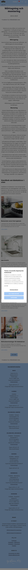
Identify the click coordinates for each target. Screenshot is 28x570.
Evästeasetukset (14, 289)
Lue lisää (6, 285)
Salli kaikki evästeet (14, 293)
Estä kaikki (14, 297)
